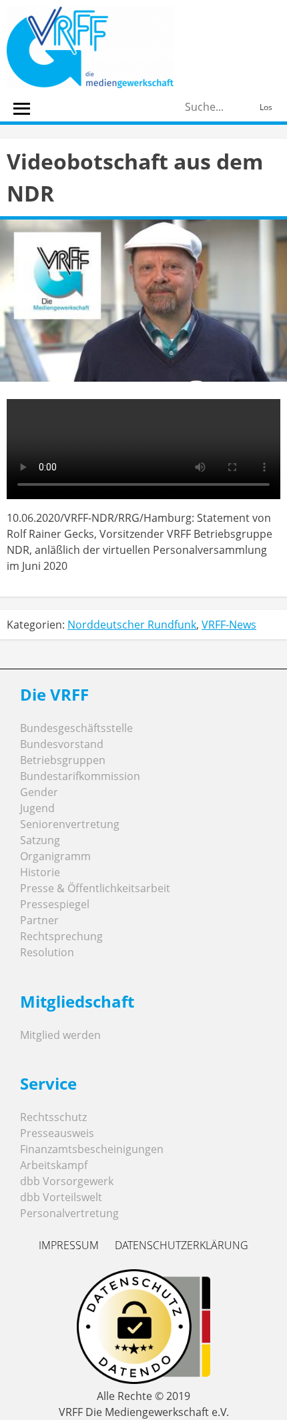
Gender (39, 792)
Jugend (37, 808)
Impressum (69, 1245)
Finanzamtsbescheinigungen (92, 1149)
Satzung (40, 840)
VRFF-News (229, 624)
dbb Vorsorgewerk (66, 1181)
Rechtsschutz (53, 1117)
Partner (39, 920)
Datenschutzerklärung (181, 1245)
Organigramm (55, 856)
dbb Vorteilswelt (61, 1197)
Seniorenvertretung (69, 824)
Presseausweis (57, 1133)
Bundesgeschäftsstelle (76, 728)
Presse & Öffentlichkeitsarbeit (95, 888)
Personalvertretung (69, 1213)
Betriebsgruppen (62, 760)
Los (266, 107)
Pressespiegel (54, 904)
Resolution (47, 952)
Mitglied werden (60, 1035)
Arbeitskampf (53, 1165)
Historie (40, 872)
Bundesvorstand (61, 744)
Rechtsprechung (61, 936)
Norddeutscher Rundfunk (131, 624)
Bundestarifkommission (80, 776)
